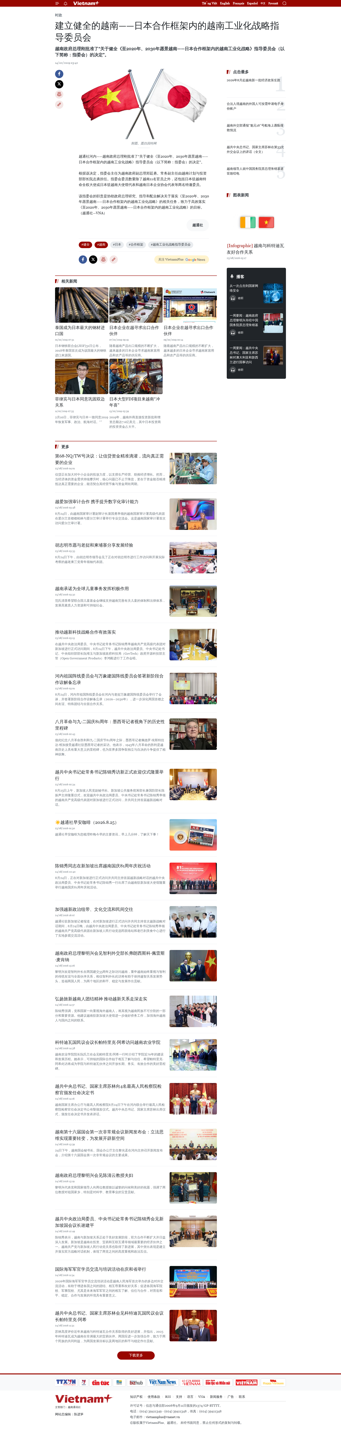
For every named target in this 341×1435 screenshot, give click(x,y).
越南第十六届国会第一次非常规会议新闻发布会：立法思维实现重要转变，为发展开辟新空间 (109, 1135)
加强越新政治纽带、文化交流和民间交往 (94, 909)
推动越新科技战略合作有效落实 (85, 632)
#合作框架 (136, 244)
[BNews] (119, 1382)
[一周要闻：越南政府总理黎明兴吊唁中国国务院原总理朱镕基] (273, 323)
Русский (273, 3)
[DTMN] (217, 1382)
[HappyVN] (273, 1382)
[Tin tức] (101, 1382)
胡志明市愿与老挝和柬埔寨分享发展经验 (94, 545)
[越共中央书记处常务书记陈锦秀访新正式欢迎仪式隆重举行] (193, 784)
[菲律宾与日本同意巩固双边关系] (81, 376)
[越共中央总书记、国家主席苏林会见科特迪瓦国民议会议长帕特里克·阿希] (193, 1325)
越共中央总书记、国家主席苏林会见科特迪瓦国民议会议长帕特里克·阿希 (109, 1316)
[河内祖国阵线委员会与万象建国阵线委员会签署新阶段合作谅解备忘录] (193, 688)
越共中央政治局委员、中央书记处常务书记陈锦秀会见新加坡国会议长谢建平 (109, 1222)
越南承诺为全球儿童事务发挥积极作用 (92, 588)
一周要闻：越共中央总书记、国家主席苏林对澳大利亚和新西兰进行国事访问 (244, 355)
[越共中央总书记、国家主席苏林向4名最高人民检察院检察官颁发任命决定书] (193, 1098)
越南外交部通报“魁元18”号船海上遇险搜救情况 (255, 128)
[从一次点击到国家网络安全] (273, 293)
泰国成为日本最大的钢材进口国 (80, 330)
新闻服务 (216, 1397)
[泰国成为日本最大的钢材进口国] (81, 305)
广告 (231, 1397)
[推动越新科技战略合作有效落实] (193, 644)
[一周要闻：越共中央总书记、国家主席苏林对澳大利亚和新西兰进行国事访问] (273, 355)
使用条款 (154, 1397)
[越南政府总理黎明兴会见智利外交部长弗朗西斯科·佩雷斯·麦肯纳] (193, 965)
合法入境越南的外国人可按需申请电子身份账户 (255, 106)
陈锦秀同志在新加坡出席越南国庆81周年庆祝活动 (103, 865)
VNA (201, 1397)
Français (238, 3)
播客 (240, 276)
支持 (179, 1397)
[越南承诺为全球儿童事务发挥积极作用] (193, 601)
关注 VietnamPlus (171, 259)
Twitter (59, 84)
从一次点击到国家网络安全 (244, 288)
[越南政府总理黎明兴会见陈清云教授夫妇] (193, 1188)
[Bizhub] (136, 1382)
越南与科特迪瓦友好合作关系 (255, 249)
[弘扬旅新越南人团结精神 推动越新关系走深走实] (193, 1011)
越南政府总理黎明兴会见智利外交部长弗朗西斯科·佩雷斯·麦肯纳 (110, 956)
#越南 (101, 244)
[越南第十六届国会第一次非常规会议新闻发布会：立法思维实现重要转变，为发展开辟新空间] (193, 1144)
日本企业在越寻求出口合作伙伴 (134, 330)
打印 (59, 94)
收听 (241, 298)
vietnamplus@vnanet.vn (163, 1417)
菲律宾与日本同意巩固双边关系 (80, 402)
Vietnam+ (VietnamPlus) (86, 3)
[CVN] (191, 1382)
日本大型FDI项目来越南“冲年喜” (134, 402)
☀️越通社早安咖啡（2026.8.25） (87, 822)
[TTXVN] (66, 1382)
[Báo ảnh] (246, 1382)
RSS (168, 1397)
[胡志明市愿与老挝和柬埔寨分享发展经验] (193, 557)
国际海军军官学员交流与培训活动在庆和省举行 (100, 1269)
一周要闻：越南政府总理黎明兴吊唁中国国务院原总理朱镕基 (244, 320)
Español (252, 3)
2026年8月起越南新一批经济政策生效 (253, 80)
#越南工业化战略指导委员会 (171, 244)
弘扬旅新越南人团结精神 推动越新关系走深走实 (101, 998)
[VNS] (163, 1382)
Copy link (59, 105)
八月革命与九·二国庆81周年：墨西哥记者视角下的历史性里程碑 (110, 725)
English (225, 3)
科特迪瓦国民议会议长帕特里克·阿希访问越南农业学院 (107, 1042)
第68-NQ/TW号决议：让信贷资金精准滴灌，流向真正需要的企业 (109, 459)
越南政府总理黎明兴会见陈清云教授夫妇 (94, 1175)
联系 (242, 1397)
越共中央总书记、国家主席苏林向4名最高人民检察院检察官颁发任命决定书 (108, 1089)
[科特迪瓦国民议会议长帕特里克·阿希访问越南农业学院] (193, 1055)
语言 (190, 1397)
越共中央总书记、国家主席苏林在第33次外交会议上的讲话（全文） (255, 149)
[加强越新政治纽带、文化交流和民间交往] (193, 922)
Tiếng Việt (209, 3)
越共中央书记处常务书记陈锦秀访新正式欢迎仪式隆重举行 (109, 775)
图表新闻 (241, 195)
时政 (58, 15)
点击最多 (241, 72)
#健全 (85, 244)
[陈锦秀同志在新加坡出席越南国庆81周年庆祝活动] (193, 878)
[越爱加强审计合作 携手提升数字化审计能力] (193, 514)
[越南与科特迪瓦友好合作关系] (256, 220)
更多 (65, 446)
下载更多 (136, 1355)
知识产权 (136, 1397)
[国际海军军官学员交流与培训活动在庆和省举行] (193, 1281)
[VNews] (83, 1382)
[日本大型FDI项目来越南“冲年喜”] (136, 376)
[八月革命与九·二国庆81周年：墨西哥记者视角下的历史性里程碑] (193, 734)
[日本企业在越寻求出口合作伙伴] (136, 305)
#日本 (117, 244)
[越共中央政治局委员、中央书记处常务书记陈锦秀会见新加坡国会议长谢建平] (193, 1231)
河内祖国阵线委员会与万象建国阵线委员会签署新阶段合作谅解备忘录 (109, 679)
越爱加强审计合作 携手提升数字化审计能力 (97, 501)
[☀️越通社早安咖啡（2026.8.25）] (193, 835)
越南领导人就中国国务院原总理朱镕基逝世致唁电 (255, 171)
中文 (263, 3)
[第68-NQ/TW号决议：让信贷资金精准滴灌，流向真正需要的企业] (193, 468)
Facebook (59, 74)
